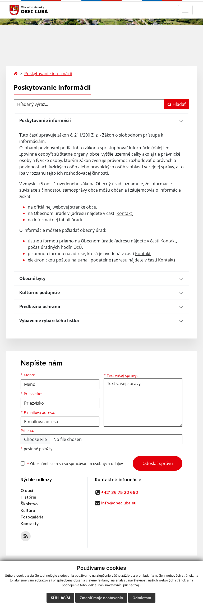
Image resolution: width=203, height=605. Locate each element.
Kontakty (30, 524)
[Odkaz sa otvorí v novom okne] (26, 536)
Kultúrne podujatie (39, 292)
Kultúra (28, 510)
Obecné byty (32, 278)
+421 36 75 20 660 (119, 492)
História (28, 497)
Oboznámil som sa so (75, 463)
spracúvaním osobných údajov (96, 463)
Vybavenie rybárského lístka (49, 320)
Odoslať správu (157, 463)
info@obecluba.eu (118, 503)
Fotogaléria (32, 517)
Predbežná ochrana (39, 306)
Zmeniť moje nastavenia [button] (101, 597)
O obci (27, 491)
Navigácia (22, 9)
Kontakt (124, 213)
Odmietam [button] (141, 597)
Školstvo (29, 504)
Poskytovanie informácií (48, 73)
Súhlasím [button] (60, 597)
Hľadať (179, 104)
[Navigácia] (185, 10)
